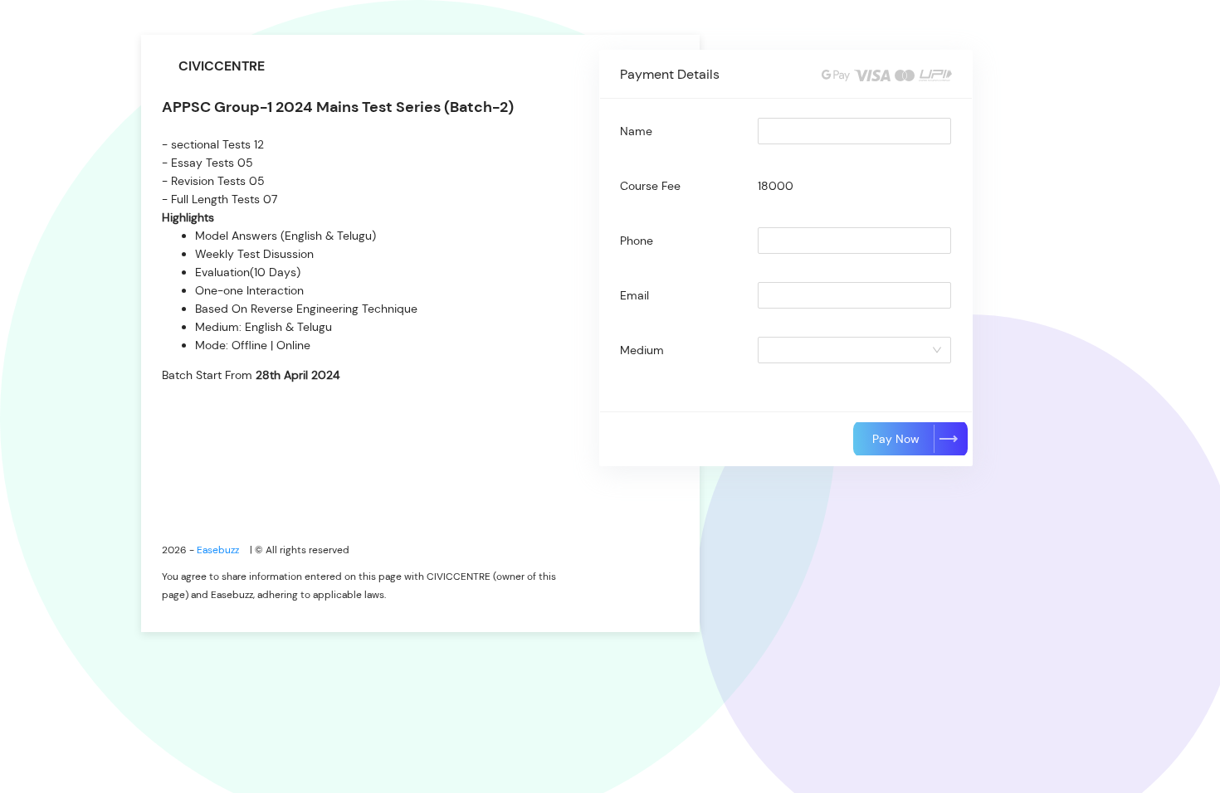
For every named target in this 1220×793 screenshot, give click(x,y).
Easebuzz (219, 550)
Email (634, 295)
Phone (636, 240)
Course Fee (650, 185)
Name (636, 131)
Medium (642, 350)
